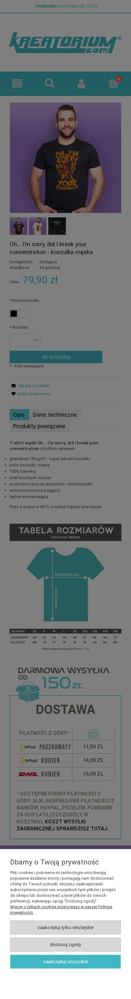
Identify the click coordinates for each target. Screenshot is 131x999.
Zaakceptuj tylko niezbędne (66, 927)
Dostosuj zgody (65, 944)
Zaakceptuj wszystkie (65, 961)
